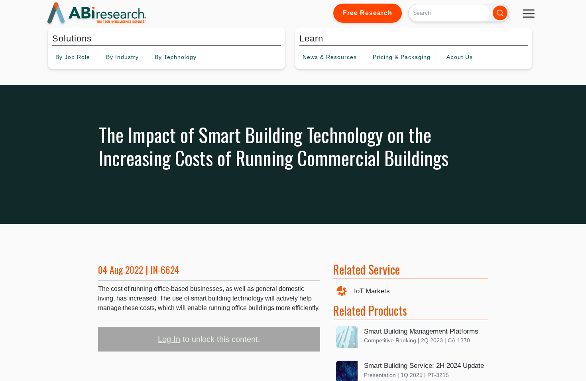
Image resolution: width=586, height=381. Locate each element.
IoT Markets (372, 291)
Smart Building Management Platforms (421, 331)
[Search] (500, 13)
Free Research (367, 13)
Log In (169, 339)
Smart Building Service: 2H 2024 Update (424, 365)
